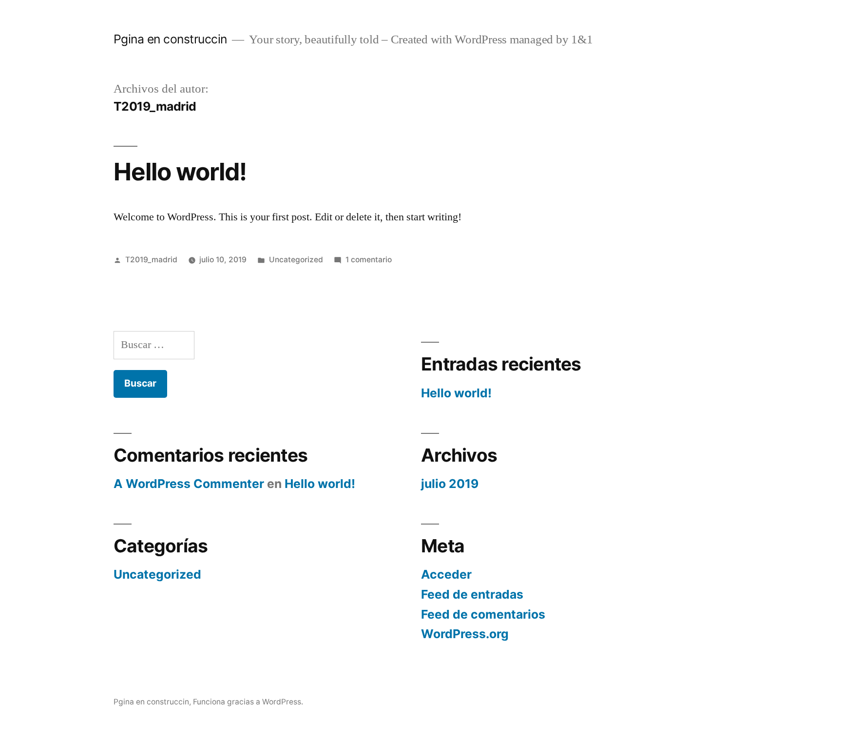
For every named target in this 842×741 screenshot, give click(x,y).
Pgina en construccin (170, 39)
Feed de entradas (472, 594)
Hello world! (180, 171)
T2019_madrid (151, 259)
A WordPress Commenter (189, 483)
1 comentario (368, 259)
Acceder (446, 574)
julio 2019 (449, 483)
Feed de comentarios (483, 614)
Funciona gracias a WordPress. (248, 701)
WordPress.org (465, 633)
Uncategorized (296, 259)
